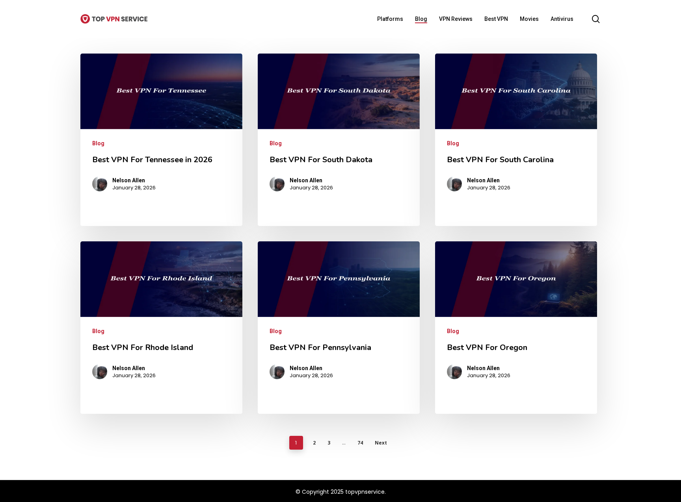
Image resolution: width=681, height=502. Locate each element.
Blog (98, 143)
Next (381, 442)
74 (360, 442)
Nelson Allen (128, 180)
